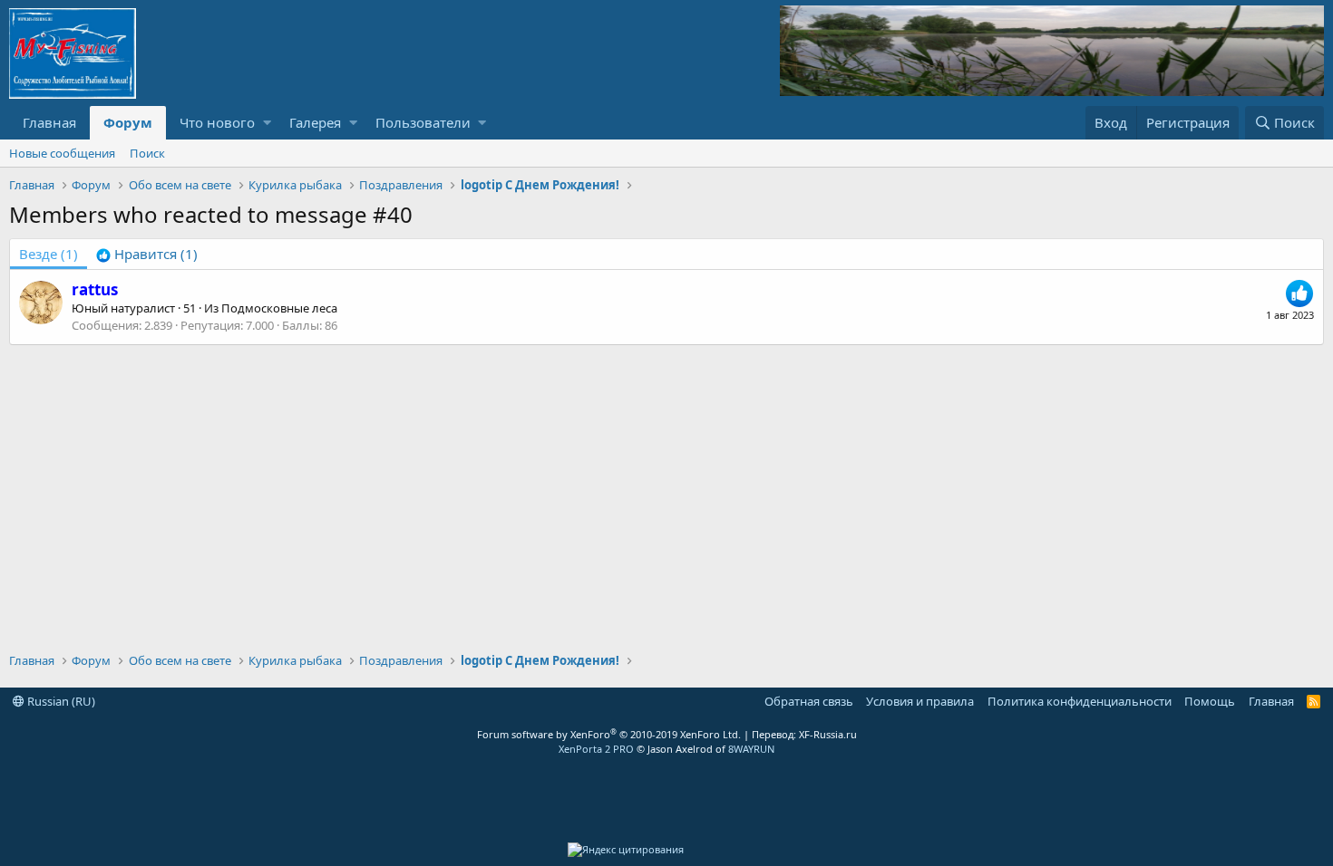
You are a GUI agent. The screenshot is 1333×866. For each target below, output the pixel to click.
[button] (267, 123)
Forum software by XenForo (609, 734)
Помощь (1209, 701)
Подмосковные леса (279, 308)
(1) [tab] (48, 254)
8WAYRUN (751, 748)
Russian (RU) (59, 701)
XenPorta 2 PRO (596, 748)
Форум (127, 122)
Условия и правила (920, 701)
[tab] (147, 254)
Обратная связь (808, 701)
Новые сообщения (62, 153)
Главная (49, 122)
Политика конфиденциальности (1080, 701)
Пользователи (423, 122)
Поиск (147, 153)
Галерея (315, 122)
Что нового (217, 122)
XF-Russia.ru (828, 734)
